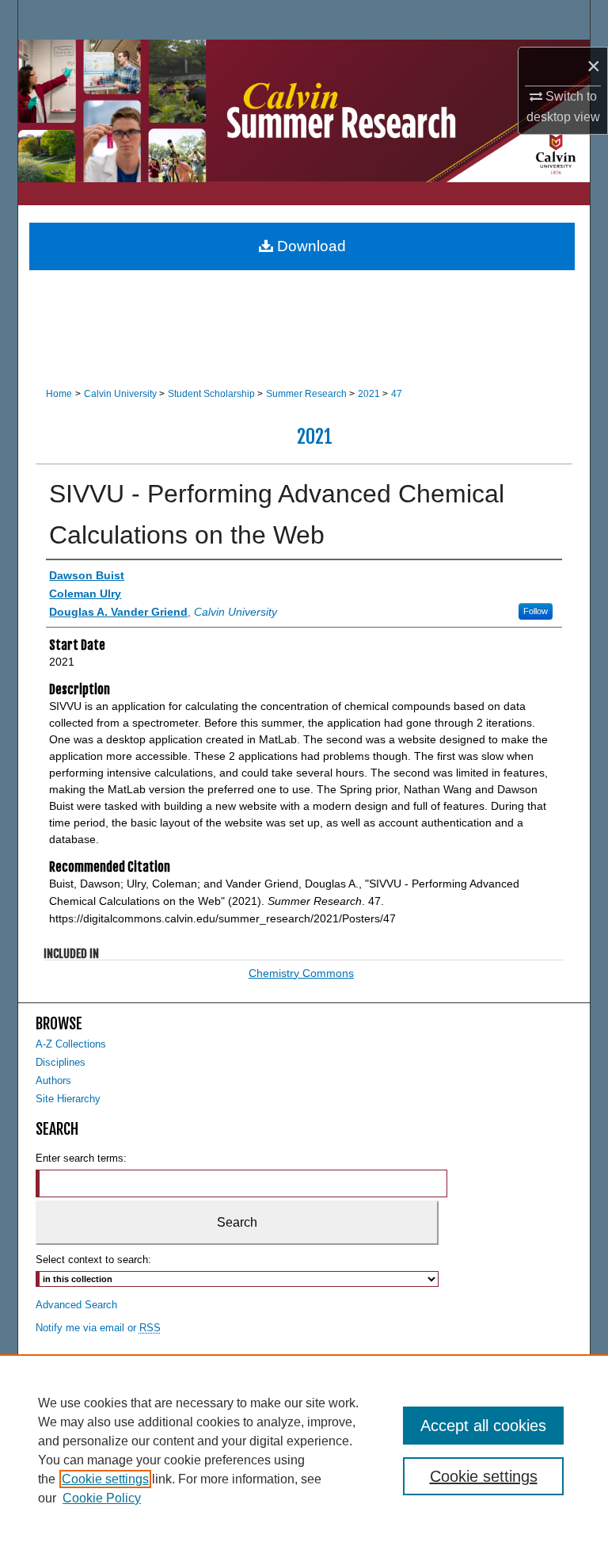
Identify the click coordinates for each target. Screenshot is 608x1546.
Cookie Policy (102, 1498)
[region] (304, 1450)
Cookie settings (105, 1479)
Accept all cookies (483, 1425)
